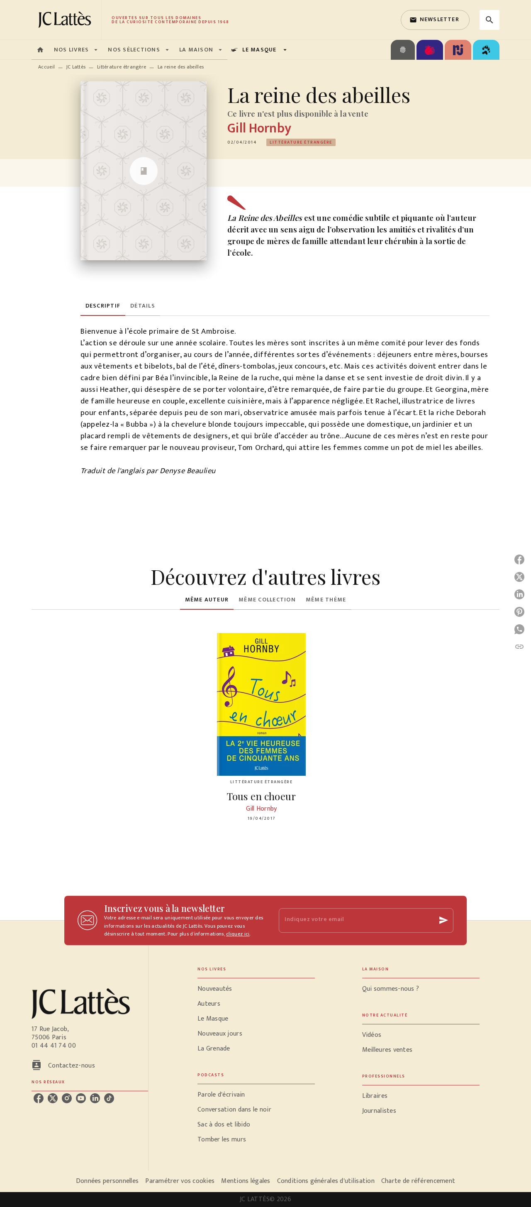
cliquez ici (237, 934)
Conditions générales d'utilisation (326, 1181)
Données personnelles (107, 1181)
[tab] (40, 50)
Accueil (46, 67)
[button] (435, 20)
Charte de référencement (418, 1181)
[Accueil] (66, 19)
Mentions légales (245, 1181)
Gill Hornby (259, 128)
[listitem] (39, 1098)
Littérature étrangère (121, 67)
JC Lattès (76, 67)
